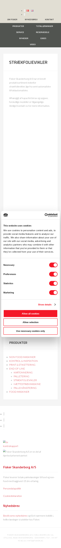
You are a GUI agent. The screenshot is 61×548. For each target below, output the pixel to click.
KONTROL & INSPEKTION (23, 360)
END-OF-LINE (17, 368)
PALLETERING (21, 376)
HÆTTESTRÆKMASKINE (27, 384)
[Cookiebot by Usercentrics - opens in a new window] (45, 215)
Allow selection (30, 322)
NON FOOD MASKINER (22, 357)
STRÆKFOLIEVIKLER (25, 380)
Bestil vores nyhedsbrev (15, 515)
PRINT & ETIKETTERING (22, 364)
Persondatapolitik (12, 488)
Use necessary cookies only (30, 331)
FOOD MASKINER (19, 391)
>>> (14, 118)
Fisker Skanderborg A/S (30, 4)
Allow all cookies (30, 313)
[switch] (53, 274)
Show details (45, 304)
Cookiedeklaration (12, 495)
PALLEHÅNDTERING (25, 387)
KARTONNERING (23, 372)
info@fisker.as (35, 541)
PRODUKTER (18, 342)
